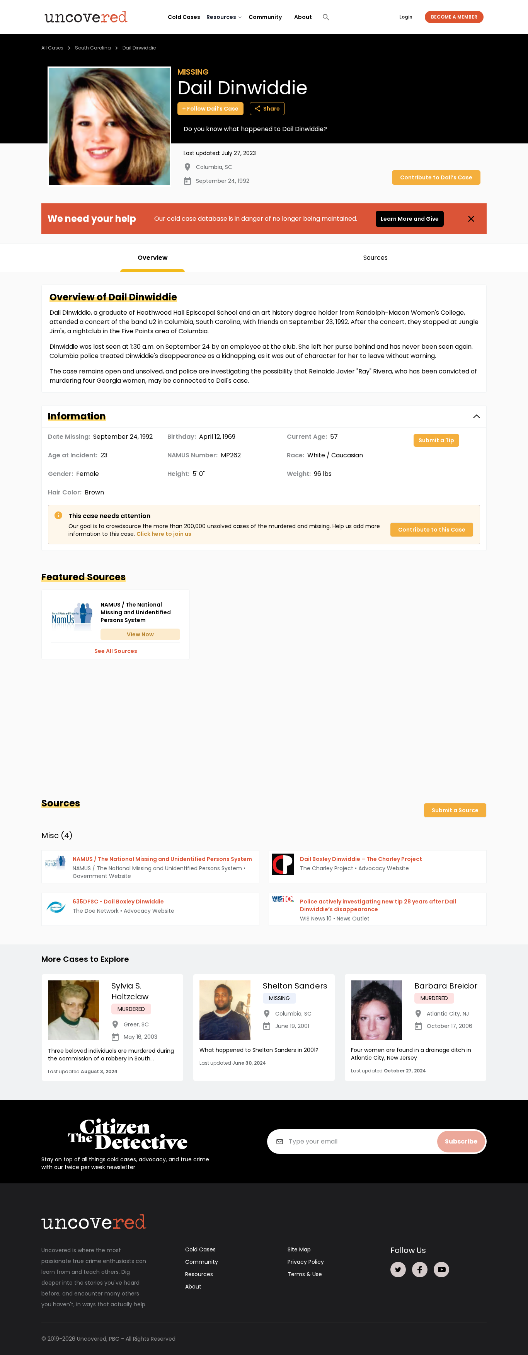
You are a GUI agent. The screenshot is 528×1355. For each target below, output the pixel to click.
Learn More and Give (410, 219)
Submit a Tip (436, 440)
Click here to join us (163, 534)
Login (405, 17)
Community (265, 17)
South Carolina (93, 47)
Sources (375, 257)
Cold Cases (184, 17)
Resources (199, 1274)
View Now (140, 634)
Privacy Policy (306, 1262)
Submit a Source (455, 810)
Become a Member (454, 17)
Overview (153, 257)
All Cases (52, 47)
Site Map (299, 1249)
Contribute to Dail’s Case (436, 177)
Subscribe (461, 1141)
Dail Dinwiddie (139, 47)
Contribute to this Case (431, 529)
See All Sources (115, 651)
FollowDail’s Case (212, 108)
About (303, 17)
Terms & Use (305, 1274)
